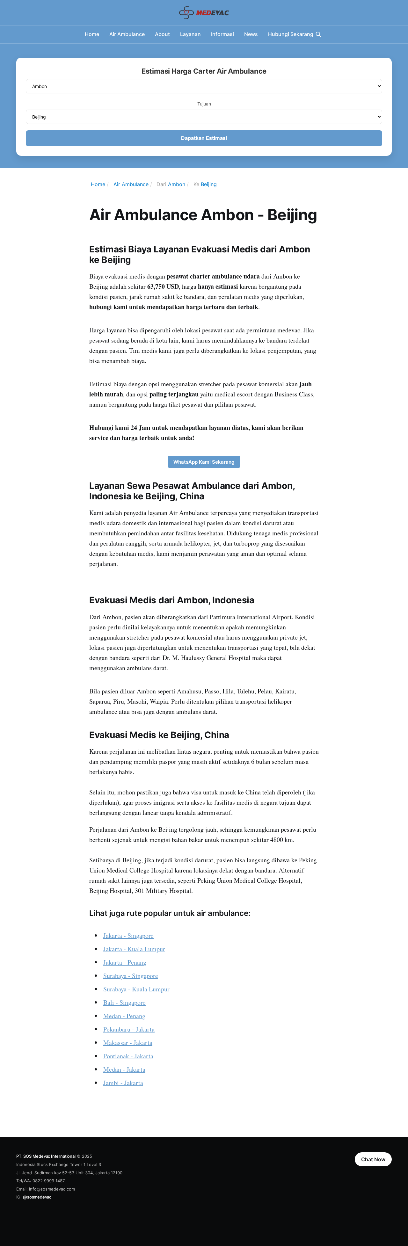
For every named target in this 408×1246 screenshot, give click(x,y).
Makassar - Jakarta (127, 1042)
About (162, 34)
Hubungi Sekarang (290, 34)
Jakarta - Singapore (128, 935)
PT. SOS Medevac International (45, 1156)
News (251, 34)
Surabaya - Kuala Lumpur (136, 989)
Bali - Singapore (124, 1002)
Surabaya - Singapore (130, 975)
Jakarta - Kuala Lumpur (134, 949)
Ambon (176, 184)
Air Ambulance (127, 34)
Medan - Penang (124, 1015)
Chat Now (373, 1159)
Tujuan (204, 103)
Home (92, 34)
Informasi (222, 34)
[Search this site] (318, 34)
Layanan (190, 34)
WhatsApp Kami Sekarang (204, 462)
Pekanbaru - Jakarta (129, 1029)
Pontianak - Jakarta (128, 1056)
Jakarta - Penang (124, 962)
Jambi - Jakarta (123, 1082)
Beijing (209, 184)
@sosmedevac (37, 1196)
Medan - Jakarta (124, 1069)
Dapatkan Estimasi (204, 138)
